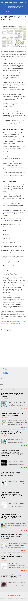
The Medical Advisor (14, 2)
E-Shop (4, 371)
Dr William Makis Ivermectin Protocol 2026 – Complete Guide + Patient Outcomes (12, 394)
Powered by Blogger (15, 595)
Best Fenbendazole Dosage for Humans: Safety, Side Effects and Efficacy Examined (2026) (11, 516)
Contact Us (5, 373)
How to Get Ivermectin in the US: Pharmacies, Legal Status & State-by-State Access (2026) (11, 473)
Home (4, 368)
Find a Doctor (6, 372)
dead (2, 59)
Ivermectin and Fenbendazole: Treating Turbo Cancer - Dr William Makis (11, 556)
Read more (24, 409)
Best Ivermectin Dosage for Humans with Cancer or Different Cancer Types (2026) (11, 536)
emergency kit (8, 330)
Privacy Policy (6, 375)
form (22, 175)
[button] (26, 17)
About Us (5, 369)
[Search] (26, 3)
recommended (6, 212)
